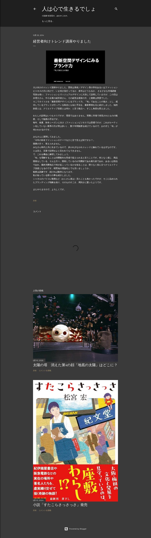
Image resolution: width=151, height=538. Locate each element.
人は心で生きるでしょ (69, 8)
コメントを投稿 (45, 370)
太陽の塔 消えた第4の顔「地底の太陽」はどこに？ (75, 365)
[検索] (116, 8)
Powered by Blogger (78, 529)
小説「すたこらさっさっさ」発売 (60, 504)
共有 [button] (35, 200)
